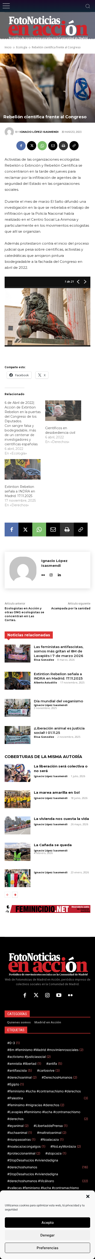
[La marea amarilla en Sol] (17, 799)
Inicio (8, 47)
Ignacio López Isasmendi (39, 131)
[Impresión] (63, 145)
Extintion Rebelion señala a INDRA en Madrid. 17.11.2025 (20, 491)
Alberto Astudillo (45, 682)
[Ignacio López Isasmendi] (10, 131)
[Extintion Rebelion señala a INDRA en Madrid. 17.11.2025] (23, 469)
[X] (31, 145)
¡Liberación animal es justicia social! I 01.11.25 (59, 730)
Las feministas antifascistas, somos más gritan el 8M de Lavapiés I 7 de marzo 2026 (58, 651)
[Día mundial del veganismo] (17, 708)
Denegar (47, 1235)
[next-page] (15, 895)
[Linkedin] (59, 574)
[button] (88, 1196)
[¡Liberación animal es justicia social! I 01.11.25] (17, 735)
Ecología (21, 47)
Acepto (48, 1222)
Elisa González (44, 659)
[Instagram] (51, 574)
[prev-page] (7, 895)
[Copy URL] (74, 145)
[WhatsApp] (42, 145)
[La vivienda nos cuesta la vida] (17, 825)
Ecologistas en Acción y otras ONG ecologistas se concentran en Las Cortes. (24, 614)
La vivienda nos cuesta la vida (61, 818)
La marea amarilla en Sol (57, 792)
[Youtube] (59, 995)
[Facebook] (21, 145)
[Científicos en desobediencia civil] (63, 410)
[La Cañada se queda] (17, 852)
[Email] (52, 145)
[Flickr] (43, 574)
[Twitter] (36, 995)
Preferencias (47, 1248)
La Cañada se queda (53, 845)
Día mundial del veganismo (58, 701)
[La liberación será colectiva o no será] (17, 773)
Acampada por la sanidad (70, 608)
